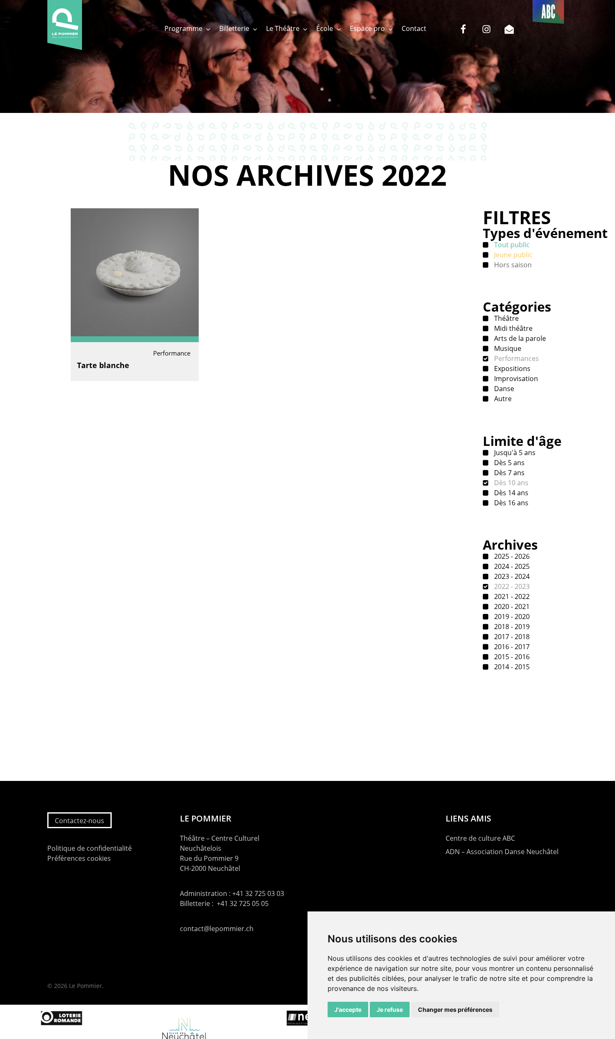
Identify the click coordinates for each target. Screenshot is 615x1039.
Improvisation (515, 378)
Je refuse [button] (390, 1009)
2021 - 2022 (511, 596)
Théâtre (505, 318)
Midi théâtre (512, 328)
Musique (506, 348)
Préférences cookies (79, 858)
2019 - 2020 (511, 616)
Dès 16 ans (510, 502)
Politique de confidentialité (89, 848)
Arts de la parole (519, 338)
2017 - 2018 (511, 636)
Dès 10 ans (510, 482)
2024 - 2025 (511, 566)
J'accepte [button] (347, 1009)
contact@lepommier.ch (217, 928)
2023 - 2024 (511, 576)
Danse (503, 388)
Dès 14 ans (510, 492)
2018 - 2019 (511, 626)
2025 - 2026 (511, 556)
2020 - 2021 (511, 606)
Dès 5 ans (508, 462)
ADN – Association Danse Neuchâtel (502, 851)
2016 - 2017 (511, 646)
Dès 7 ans (508, 472)
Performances (515, 358)
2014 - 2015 (511, 666)
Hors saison (512, 264)
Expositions (511, 368)
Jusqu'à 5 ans (514, 452)
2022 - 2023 (511, 586)
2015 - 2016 (511, 656)
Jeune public (512, 254)
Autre (502, 398)
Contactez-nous (79, 820)
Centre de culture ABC (480, 838)
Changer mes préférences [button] (455, 1009)
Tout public (511, 244)
